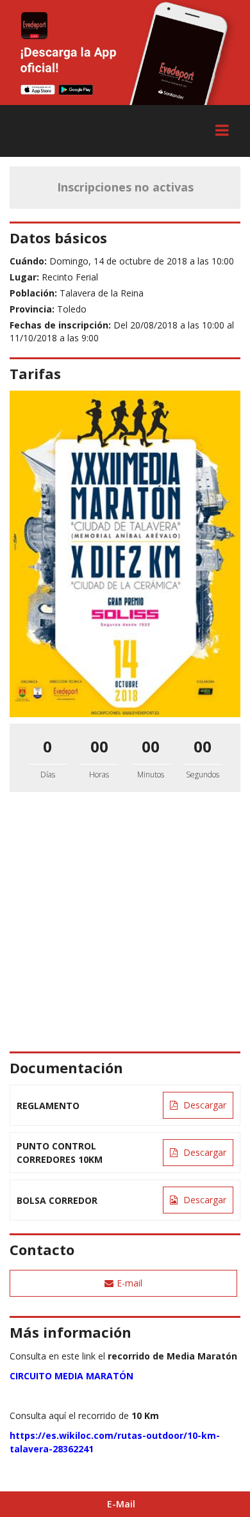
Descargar (203, 1105)
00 (99, 746)
